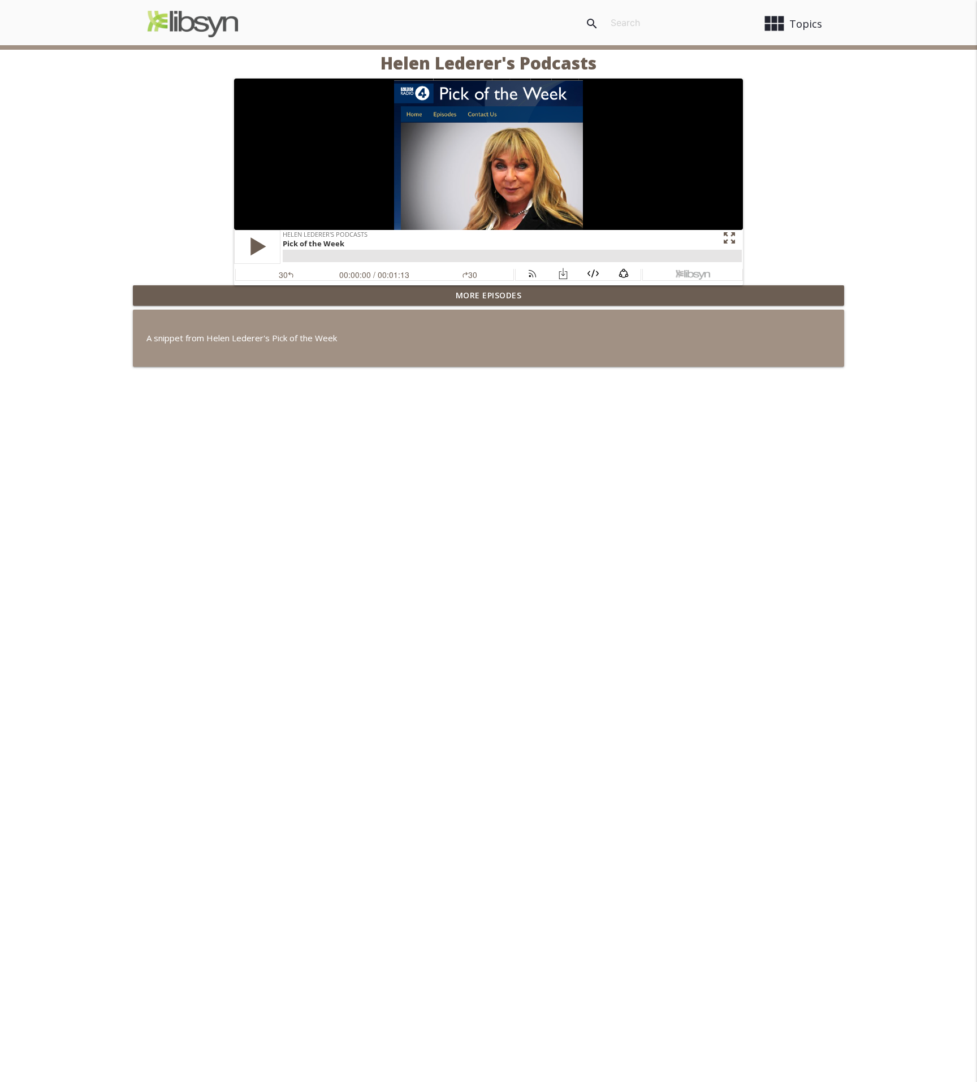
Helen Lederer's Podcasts (488, 63)
